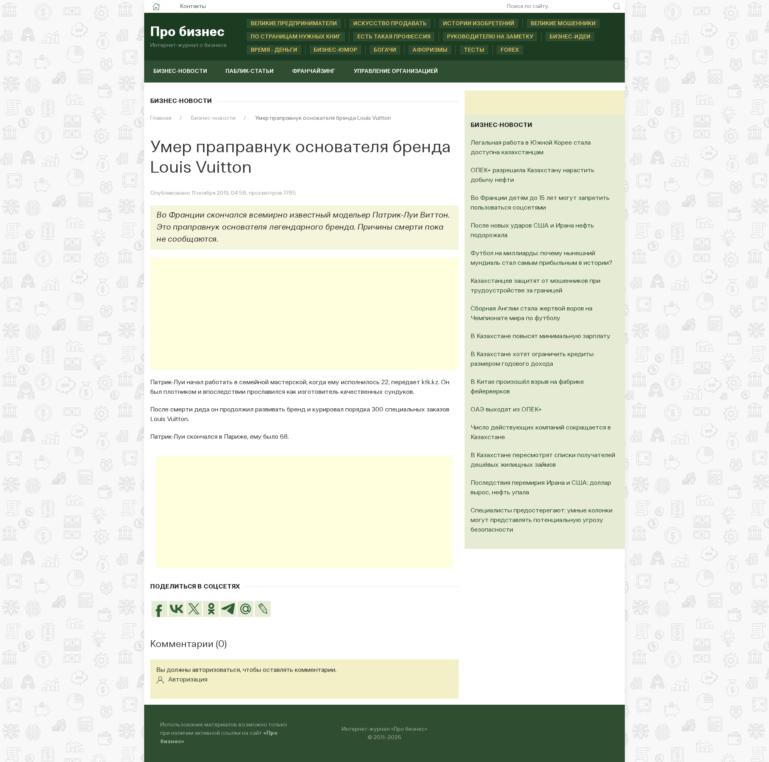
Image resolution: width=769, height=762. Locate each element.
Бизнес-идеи (570, 37)
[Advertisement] (304, 314)
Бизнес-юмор (335, 50)
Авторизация (187, 680)
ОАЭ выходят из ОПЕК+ (506, 410)
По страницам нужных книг (296, 37)
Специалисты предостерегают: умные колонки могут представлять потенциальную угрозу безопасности (541, 520)
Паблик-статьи (249, 71)
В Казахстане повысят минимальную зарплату (540, 336)
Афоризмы (430, 50)
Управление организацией (396, 71)
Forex (510, 50)
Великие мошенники (563, 23)
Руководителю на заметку (490, 37)
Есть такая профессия (394, 37)
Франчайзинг (313, 71)
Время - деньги (274, 50)
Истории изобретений (478, 23)
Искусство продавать (390, 23)
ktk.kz (430, 382)
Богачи (385, 50)
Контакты (193, 6)
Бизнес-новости (180, 71)
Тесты (474, 50)
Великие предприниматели (294, 23)
